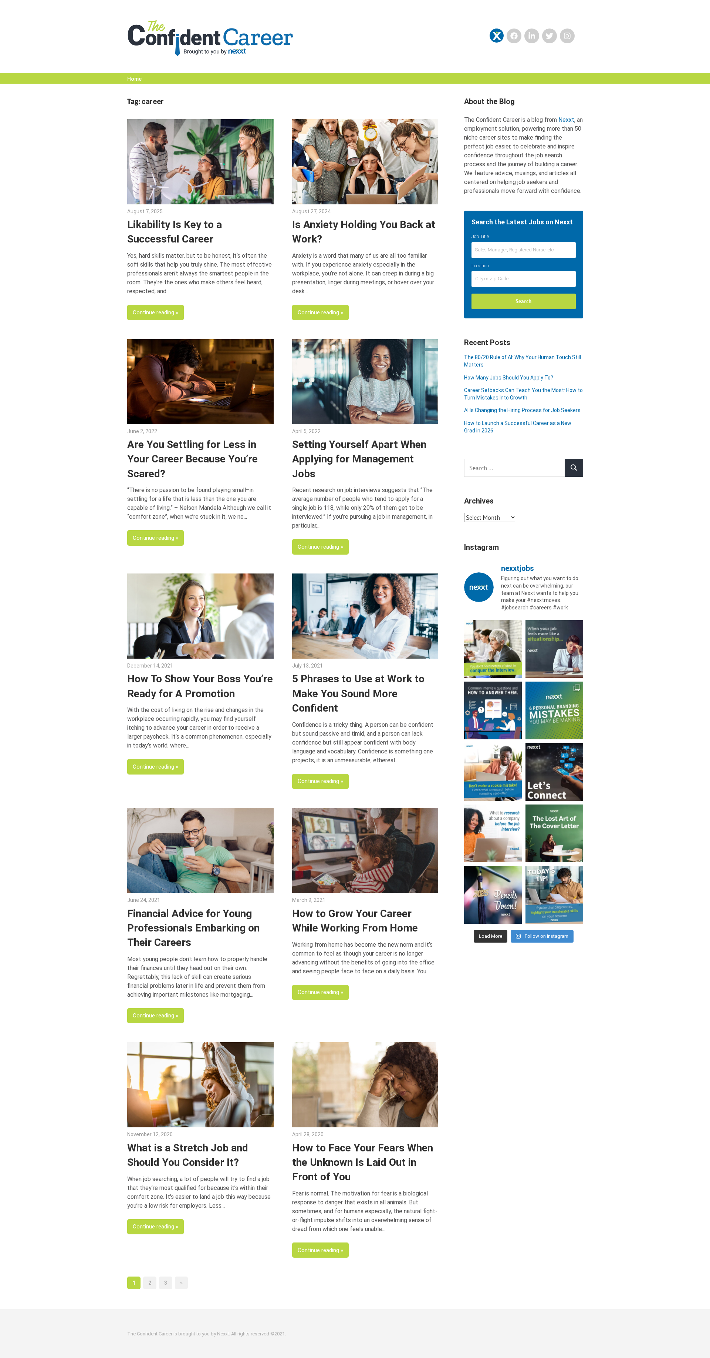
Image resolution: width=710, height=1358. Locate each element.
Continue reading (153, 312)
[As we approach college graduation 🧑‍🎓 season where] (493, 895)
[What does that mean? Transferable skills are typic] (554, 895)
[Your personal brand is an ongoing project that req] (554, 710)
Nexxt (566, 119)
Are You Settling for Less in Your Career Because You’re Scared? (192, 458)
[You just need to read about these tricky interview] (493, 649)
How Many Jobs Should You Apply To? (508, 378)
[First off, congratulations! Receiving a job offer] (493, 772)
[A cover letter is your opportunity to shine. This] (554, 833)
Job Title (480, 236)
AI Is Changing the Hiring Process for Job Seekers (522, 410)
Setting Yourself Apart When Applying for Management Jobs (359, 458)
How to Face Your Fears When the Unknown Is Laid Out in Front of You (362, 1162)
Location (480, 265)
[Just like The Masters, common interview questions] (493, 710)
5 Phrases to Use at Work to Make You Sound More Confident (358, 693)
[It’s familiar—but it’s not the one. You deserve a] (554, 649)
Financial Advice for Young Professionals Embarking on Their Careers (193, 928)
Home (134, 79)
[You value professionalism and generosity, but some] (554, 772)
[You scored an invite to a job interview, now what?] (493, 833)
